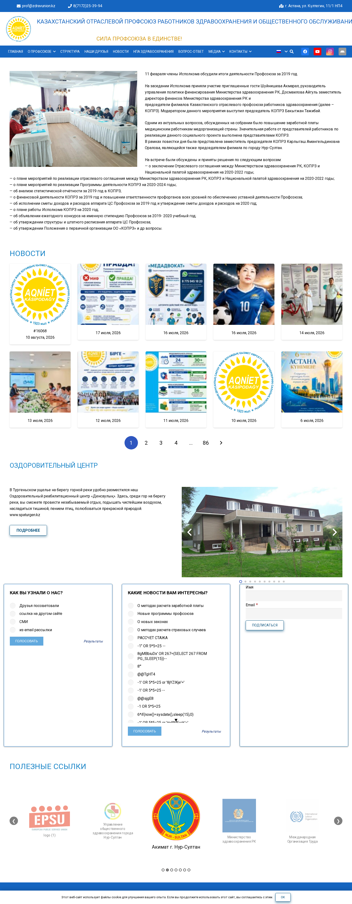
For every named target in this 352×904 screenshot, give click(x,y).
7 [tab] (188, 870)
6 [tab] (184, 870)
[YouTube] (317, 51)
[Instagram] (330, 51)
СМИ (23, 621)
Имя (249, 587)
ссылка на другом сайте (40, 613)
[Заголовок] (342, 51)
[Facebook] (305, 51)
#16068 (40, 331)
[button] (53, 52)
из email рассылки (35, 630)
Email (252, 605)
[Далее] (220, 442)
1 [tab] (163, 870)
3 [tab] (171, 870)
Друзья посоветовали (39, 605)
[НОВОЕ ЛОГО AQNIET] (18, 29)
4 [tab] (176, 870)
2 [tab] (167, 870)
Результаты (93, 641)
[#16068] (40, 294)
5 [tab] (180, 870)
